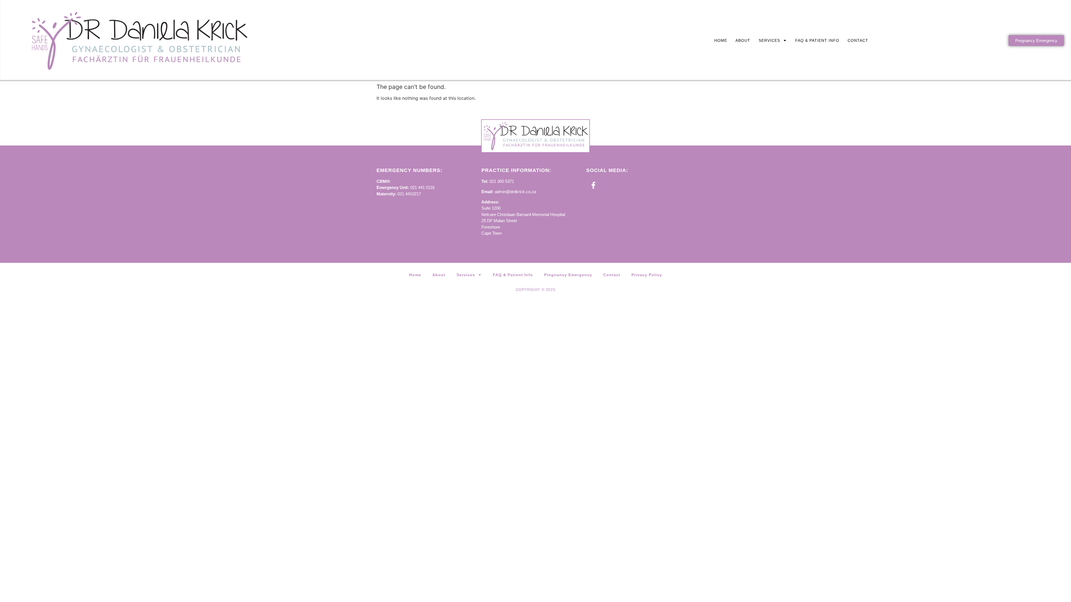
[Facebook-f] (593, 185)
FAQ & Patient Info (817, 40)
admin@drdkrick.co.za (515, 191)
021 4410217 (409, 193)
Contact (858, 40)
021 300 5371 (501, 181)
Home (720, 40)
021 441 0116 (422, 187)
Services (769, 40)
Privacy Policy (646, 275)
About (742, 40)
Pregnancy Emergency (568, 275)
